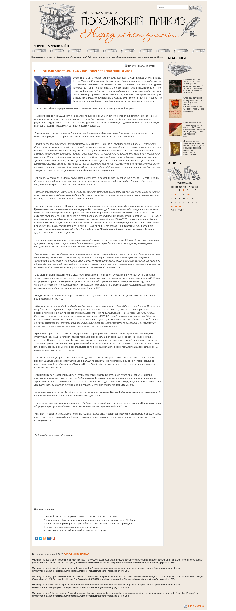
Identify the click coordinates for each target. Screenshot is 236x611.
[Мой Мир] (49, 538)
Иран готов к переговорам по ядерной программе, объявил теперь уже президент (89, 523)
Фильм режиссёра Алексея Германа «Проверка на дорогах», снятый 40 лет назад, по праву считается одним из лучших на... (193, 86)
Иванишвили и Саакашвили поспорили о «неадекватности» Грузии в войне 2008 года (91, 520)
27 (172, 206)
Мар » (181, 209)
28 (176, 206)
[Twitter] (40, 538)
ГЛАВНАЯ (38, 45)
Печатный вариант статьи (142, 66)
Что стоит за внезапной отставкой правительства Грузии (76, 530)
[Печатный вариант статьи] (126, 66)
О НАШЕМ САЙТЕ (58, 45)
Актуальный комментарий (72, 57)
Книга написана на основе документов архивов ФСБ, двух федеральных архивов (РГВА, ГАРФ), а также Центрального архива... (194, 129)
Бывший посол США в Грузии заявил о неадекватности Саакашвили (82, 516)
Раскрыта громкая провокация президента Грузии (72, 527)
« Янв (173, 209)
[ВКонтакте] (36, 538)
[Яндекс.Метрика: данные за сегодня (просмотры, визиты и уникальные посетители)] (194, 606)
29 (180, 206)
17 (188, 198)
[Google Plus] (53, 538)
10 (188, 194)
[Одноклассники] (44, 538)
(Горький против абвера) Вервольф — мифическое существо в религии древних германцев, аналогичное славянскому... (194, 148)
